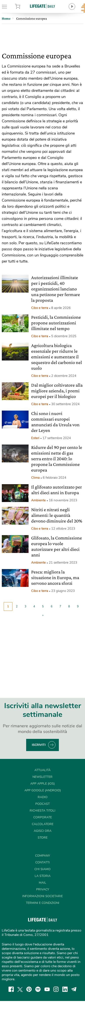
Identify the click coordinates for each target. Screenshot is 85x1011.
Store (23, 6)
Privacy (42, 889)
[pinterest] (29, 989)
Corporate (42, 817)
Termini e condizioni (42, 903)
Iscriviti (39, 745)
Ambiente (38, 500)
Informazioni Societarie (42, 896)
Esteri (35, 438)
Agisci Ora (42, 831)
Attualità (42, 770)
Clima (35, 477)
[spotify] (38, 989)
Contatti (42, 862)
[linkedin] (65, 989)
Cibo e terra (39, 308)
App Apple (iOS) (42, 784)
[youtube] (47, 989)
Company (42, 856)
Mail (42, 883)
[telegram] (73, 989)
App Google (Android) (42, 790)
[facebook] (11, 989)
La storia (43, 876)
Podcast (42, 804)
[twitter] (20, 989)
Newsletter (42, 777)
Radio (43, 797)
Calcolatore (42, 824)
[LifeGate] (42, 6)
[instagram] (56, 989)
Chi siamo (42, 869)
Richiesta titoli (42, 811)
